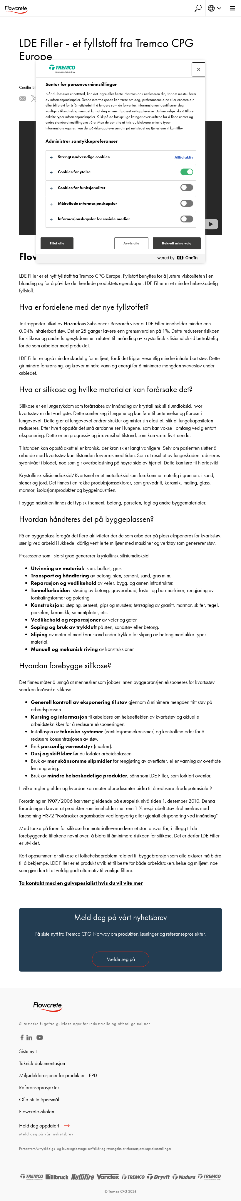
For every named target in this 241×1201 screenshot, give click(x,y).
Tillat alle (57, 243)
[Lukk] (198, 69)
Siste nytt (28, 1051)
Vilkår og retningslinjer (108, 1148)
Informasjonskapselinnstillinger (148, 1148)
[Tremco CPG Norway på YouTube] (40, 1041)
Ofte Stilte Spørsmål (39, 1099)
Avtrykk (41, 1148)
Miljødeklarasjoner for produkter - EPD (58, 1075)
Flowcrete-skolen (36, 1111)
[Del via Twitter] (34, 98)
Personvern (27, 1148)
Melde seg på (120, 959)
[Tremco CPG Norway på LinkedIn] (29, 1038)
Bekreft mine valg (176, 243)
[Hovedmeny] (232, 8)
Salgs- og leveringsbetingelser (69, 1148)
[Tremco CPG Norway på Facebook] (22, 1038)
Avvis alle (131, 243)
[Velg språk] (214, 8)
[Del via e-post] (22, 98)
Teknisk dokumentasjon (42, 1063)
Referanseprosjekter (39, 1087)
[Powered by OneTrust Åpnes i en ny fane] (180, 259)
